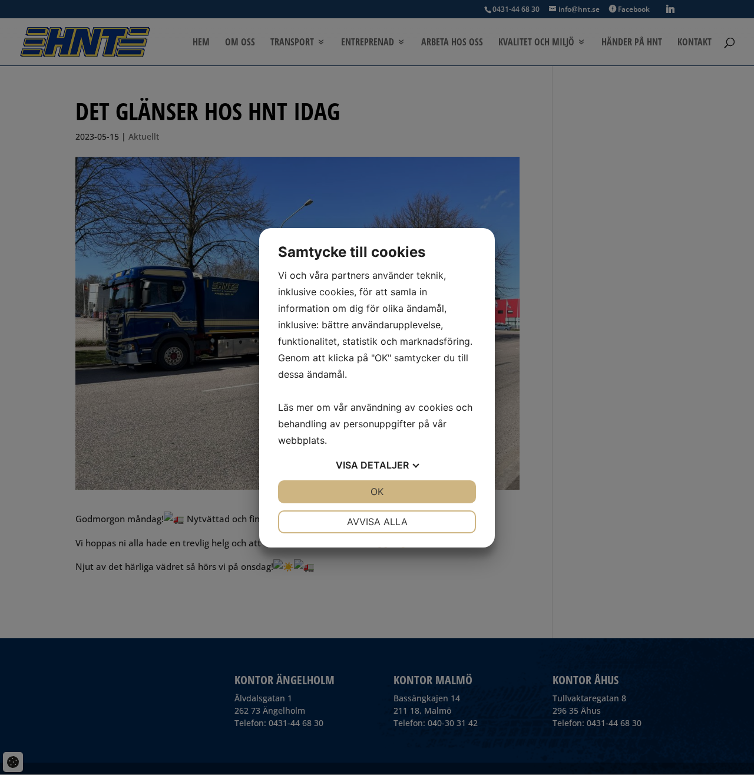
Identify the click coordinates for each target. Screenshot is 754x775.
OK (377, 491)
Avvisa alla (377, 521)
